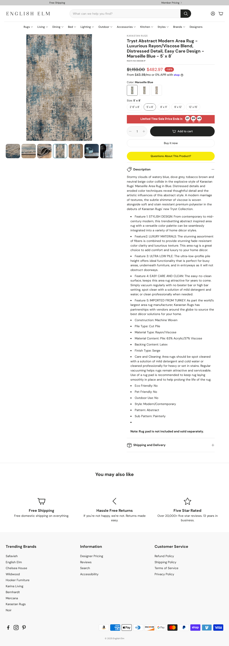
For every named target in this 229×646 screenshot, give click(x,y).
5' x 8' (150, 107)
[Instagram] (16, 627)
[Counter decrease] (130, 131)
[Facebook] (8, 627)
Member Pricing (170, 2)
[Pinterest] (23, 627)
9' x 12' (178, 107)
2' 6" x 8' (134, 107)
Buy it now (171, 143)
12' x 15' (193, 107)
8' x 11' (163, 107)
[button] (130, 13)
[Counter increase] (144, 131)
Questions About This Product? (171, 156)
